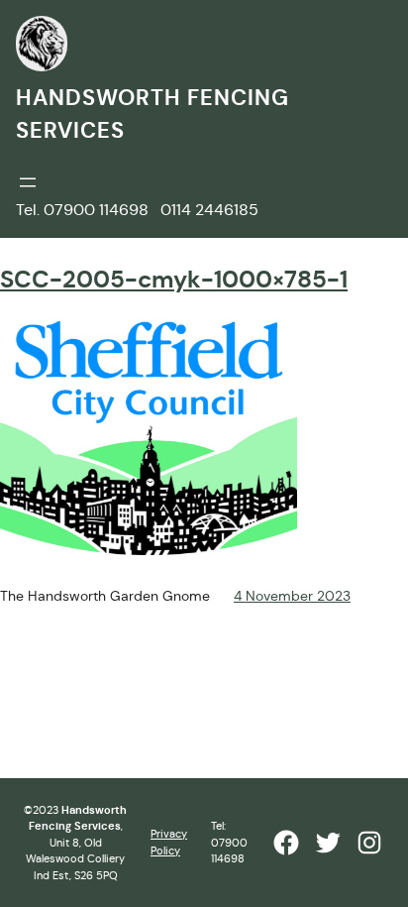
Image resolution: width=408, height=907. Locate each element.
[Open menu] (28, 182)
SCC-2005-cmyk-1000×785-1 (174, 279)
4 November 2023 (292, 596)
